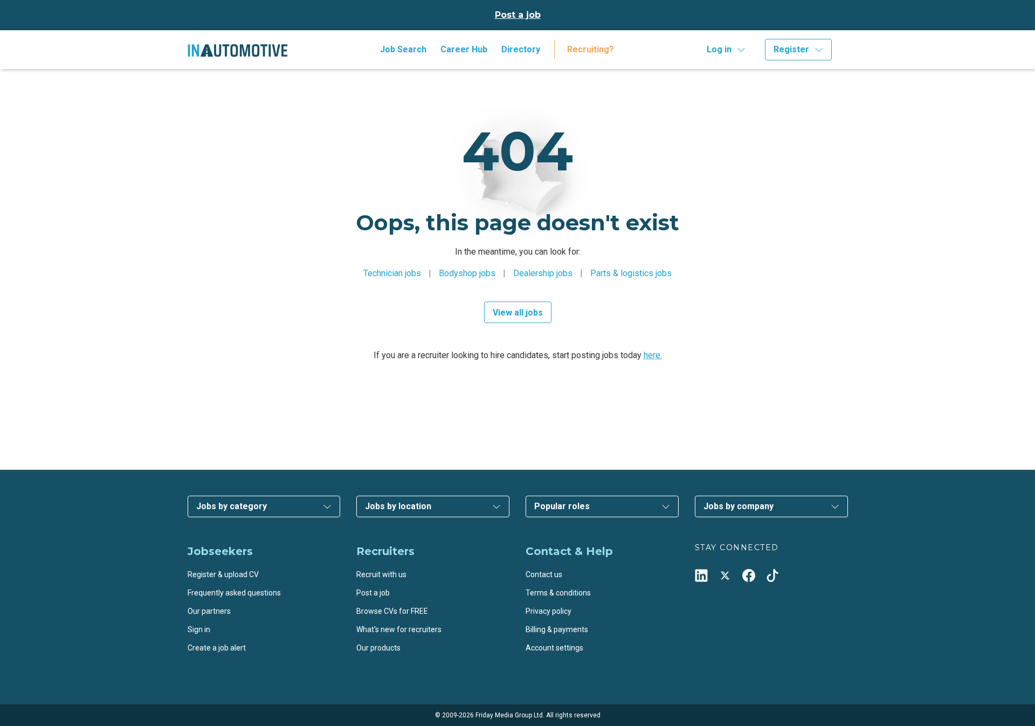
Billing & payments (557, 629)
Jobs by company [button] (738, 506)
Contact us (544, 574)
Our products (378, 647)
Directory (520, 49)
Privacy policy (548, 611)
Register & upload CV (223, 574)
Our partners (209, 611)
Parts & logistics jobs (631, 273)
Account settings (554, 647)
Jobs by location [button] (398, 506)
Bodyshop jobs (467, 273)
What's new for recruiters (398, 629)
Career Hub (463, 49)
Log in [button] (719, 49)
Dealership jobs (542, 273)
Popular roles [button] (562, 506)
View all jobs (518, 312)
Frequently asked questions (234, 592)
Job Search (403, 49)
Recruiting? (590, 49)
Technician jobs (392, 273)
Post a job (518, 15)
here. (653, 355)
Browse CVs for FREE (392, 611)
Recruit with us (381, 574)
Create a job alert (217, 647)
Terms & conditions (558, 592)
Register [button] (791, 49)
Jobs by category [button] (231, 506)
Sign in (199, 629)
